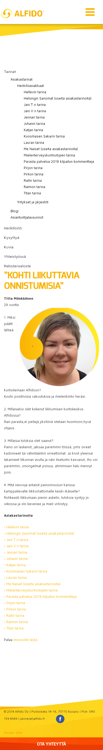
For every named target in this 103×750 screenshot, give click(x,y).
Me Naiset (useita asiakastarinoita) (51, 149)
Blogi (14, 211)
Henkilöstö (13, 228)
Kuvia (8, 247)
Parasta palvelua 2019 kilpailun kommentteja (59, 161)
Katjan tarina (33, 130)
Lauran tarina (34, 142)
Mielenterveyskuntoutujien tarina (49, 155)
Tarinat (10, 71)
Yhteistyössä (15, 256)
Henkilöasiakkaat (30, 85)
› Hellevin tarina (16, 527)
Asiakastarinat (21, 79)
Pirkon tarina (33, 174)
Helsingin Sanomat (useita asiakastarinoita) (57, 98)
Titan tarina (32, 193)
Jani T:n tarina (35, 104)
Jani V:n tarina (35, 111)
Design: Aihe (13, 732)
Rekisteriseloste (17, 266)
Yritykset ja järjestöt (32, 202)
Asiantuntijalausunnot (27, 217)
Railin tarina (33, 180)
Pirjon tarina (33, 168)
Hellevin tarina (35, 92)
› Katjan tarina (15, 565)
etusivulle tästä (25, 640)
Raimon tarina (34, 187)
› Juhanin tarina (16, 558)
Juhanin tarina (34, 123)
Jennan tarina (34, 117)
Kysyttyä (11, 237)
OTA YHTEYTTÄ (51, 744)
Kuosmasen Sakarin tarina (44, 136)
